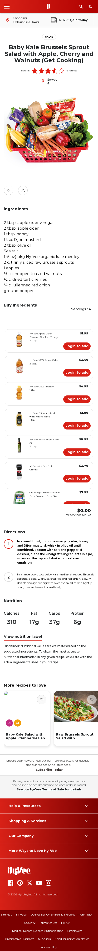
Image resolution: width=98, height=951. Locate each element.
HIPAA (65, 923)
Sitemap (6, 914)
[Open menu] (7, 6)
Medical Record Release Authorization (38, 931)
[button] (34, 71)
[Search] (81, 6)
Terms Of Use (48, 923)
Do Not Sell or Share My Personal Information (61, 914)
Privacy (21, 914)
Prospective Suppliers (19, 939)
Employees (74, 931)
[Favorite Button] (8, 190)
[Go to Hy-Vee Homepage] (49, 6)
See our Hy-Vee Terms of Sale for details (49, 789)
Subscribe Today (49, 769)
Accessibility (49, 947)
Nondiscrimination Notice (71, 939)
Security (29, 923)
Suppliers (44, 939)
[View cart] (90, 7)
